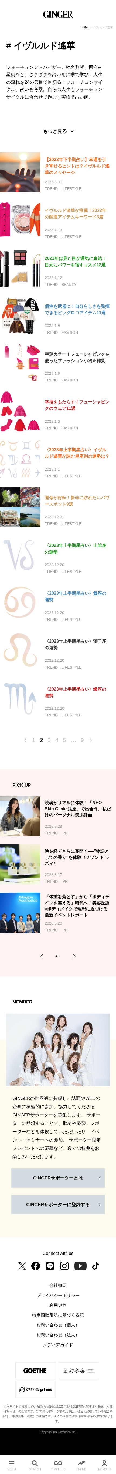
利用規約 (58, 1305)
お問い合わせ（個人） (58, 1324)
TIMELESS (58, 1469)
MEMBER (104, 1469)
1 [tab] (57, 957)
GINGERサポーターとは (58, 1178)
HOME (84, 27)
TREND (81, 1469)
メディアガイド (58, 1344)
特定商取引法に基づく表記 (58, 1314)
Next (73, 956)
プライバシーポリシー (58, 1295)
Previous (43, 956)
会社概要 (58, 1285)
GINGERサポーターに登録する (58, 1204)
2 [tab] (60, 957)
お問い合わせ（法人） (58, 1334)
